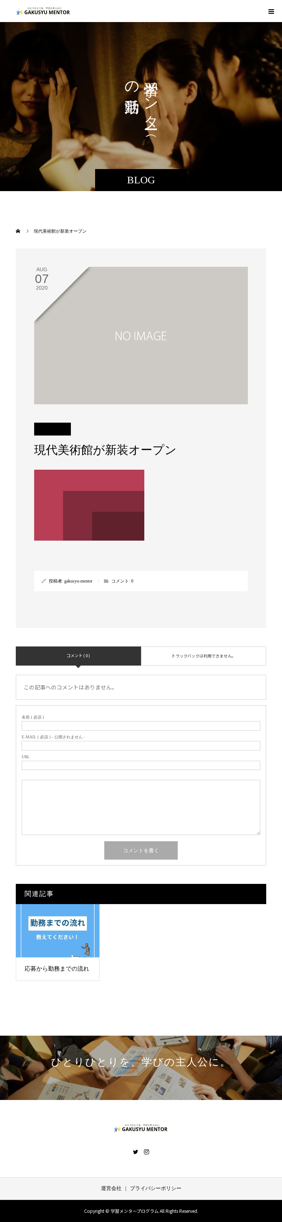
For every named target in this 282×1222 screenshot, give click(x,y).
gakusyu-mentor (78, 581)
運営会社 (111, 1188)
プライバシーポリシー (155, 1188)
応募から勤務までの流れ (57, 968)
